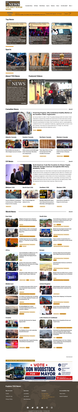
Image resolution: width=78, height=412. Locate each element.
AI (8, 24)
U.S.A (34, 184)
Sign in (70, 14)
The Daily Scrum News (14, 8)
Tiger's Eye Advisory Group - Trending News (15, 27)
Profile (7, 393)
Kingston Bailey (9, 43)
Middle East (22, 292)
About (57, 5)
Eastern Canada (25, 156)
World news (42, 5)
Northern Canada (43, 156)
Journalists (26, 393)
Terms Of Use (9, 396)
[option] (16, 33)
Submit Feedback (63, 396)
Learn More (23, 103)
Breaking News (56, 313)
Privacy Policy (9, 399)
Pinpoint (55, 244)
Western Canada (60, 156)
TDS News (31, 43)
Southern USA (42, 206)
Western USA (59, 206)
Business (24, 206)
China (21, 246)
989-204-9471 (45, 398)
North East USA (30, 206)
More (70, 5)
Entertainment (66, 156)
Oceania (21, 327)
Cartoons (32, 24)
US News (36, 5)
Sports (47, 5)
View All (70, 109)
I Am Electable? (64, 5)
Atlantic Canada (8, 156)
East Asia (21, 224)
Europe (55, 260)
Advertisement (27, 399)
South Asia (59, 224)
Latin (54, 327)
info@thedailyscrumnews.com (48, 396)
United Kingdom (56, 303)
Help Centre (62, 393)
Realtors (53, 5)
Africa (21, 260)
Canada (34, 130)
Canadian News (28, 5)
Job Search (26, 396)
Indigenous (39, 130)
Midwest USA (8, 206)
